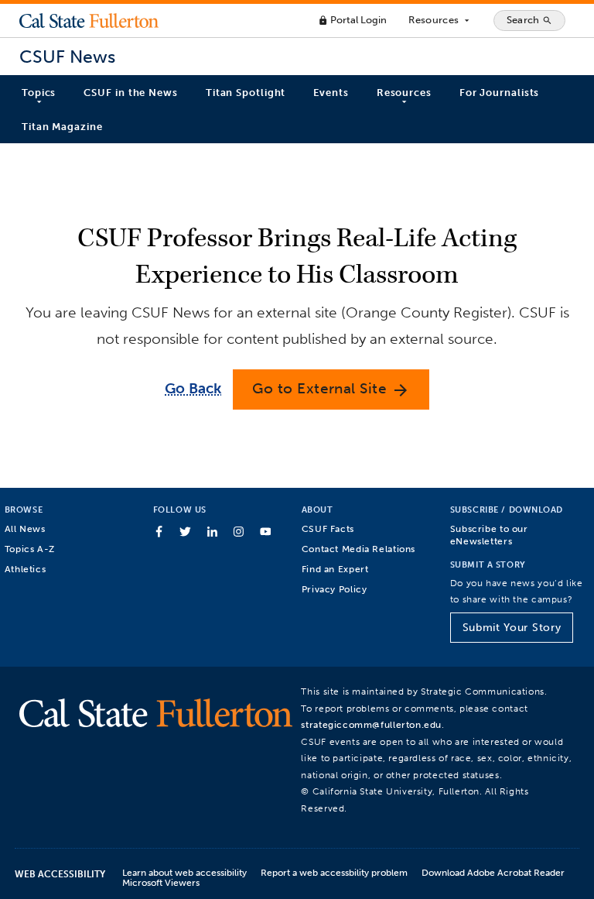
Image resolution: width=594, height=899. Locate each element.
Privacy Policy (334, 589)
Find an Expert (335, 569)
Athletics (25, 569)
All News (25, 528)
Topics (39, 92)
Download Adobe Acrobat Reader (493, 872)
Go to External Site (331, 389)
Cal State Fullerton (89, 20)
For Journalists (499, 92)
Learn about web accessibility (184, 872)
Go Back (193, 388)
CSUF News (67, 57)
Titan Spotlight (246, 92)
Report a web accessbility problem (334, 872)
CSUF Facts (328, 528)
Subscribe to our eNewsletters (489, 535)
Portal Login (352, 20)
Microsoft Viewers (161, 882)
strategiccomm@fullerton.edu (371, 724)
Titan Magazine (62, 126)
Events (330, 92)
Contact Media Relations (358, 548)
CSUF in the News (130, 92)
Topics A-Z (30, 548)
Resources (439, 20)
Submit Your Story (512, 627)
